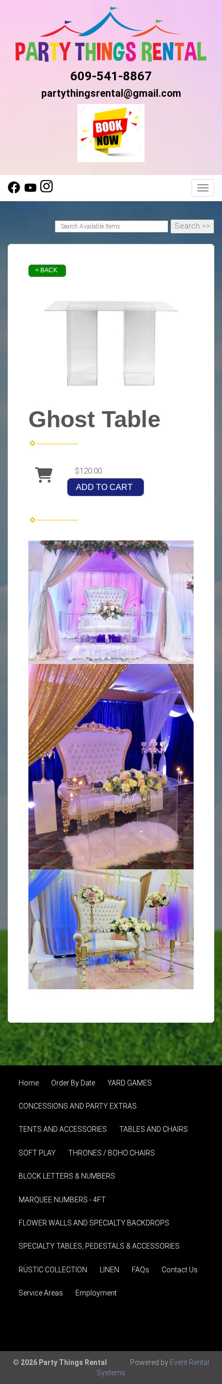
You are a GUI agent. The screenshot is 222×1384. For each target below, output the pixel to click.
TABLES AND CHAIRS (153, 1129)
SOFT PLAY (37, 1153)
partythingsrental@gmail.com (111, 93)
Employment (96, 1293)
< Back (46, 270)
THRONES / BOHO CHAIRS (111, 1153)
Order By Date (73, 1083)
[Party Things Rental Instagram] (46, 191)
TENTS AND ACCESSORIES (63, 1129)
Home (29, 1083)
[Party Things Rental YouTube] (30, 191)
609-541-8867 (111, 76)
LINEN (109, 1270)
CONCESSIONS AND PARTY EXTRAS (78, 1106)
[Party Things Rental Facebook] (14, 191)
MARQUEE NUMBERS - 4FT (62, 1200)
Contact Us (180, 1270)
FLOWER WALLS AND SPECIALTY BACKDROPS (94, 1223)
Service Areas (41, 1293)
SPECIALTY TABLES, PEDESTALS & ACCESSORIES (99, 1246)
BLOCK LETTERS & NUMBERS (67, 1176)
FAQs (140, 1270)
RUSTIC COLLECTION (53, 1270)
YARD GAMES (129, 1083)
